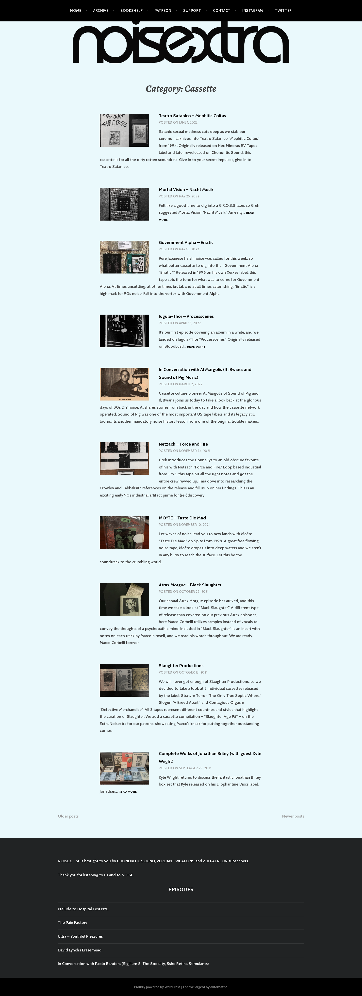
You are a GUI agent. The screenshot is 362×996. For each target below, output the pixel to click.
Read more (196, 347)
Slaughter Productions (181, 665)
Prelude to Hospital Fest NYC (83, 909)
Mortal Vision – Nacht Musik (186, 189)
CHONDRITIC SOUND (136, 861)
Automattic (218, 987)
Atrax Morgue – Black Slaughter (190, 585)
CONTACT (221, 10)
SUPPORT (192, 10)
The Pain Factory (72, 922)
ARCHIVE (100, 10)
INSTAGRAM (252, 10)
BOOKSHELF (131, 10)
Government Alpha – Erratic (186, 242)
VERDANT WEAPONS (176, 861)
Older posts (68, 816)
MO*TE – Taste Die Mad (182, 518)
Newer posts (293, 816)
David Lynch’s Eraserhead (79, 950)
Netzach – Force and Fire (183, 444)
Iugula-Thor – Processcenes (186, 316)
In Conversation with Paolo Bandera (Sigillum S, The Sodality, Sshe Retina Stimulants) (133, 963)
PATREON (163, 10)
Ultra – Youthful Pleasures (80, 936)
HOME (75, 10)
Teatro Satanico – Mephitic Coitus (192, 115)
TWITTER (283, 10)
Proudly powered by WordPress (157, 987)
